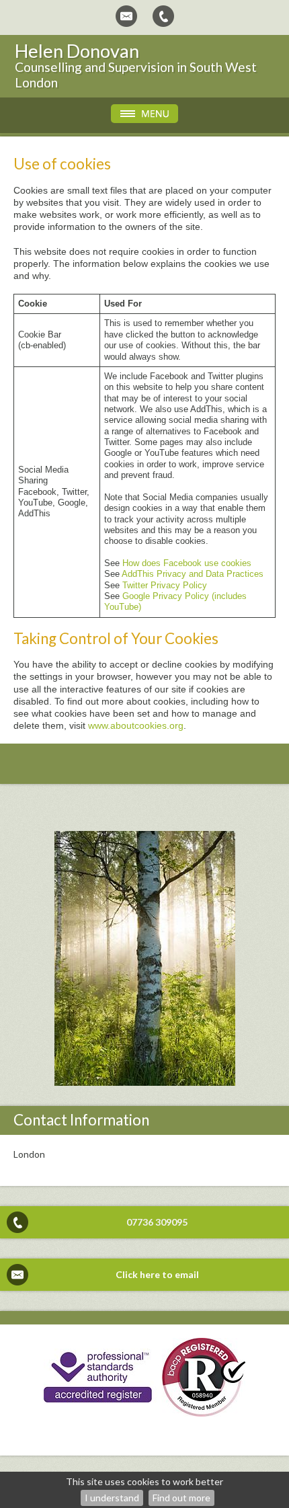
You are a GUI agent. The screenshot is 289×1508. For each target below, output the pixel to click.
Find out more (181, 1497)
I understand (112, 1497)
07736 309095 (157, 1222)
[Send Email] (126, 16)
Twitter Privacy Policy (164, 585)
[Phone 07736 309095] (163, 16)
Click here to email (157, 1274)
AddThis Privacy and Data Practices (192, 574)
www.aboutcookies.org (135, 725)
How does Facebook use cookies (186, 563)
